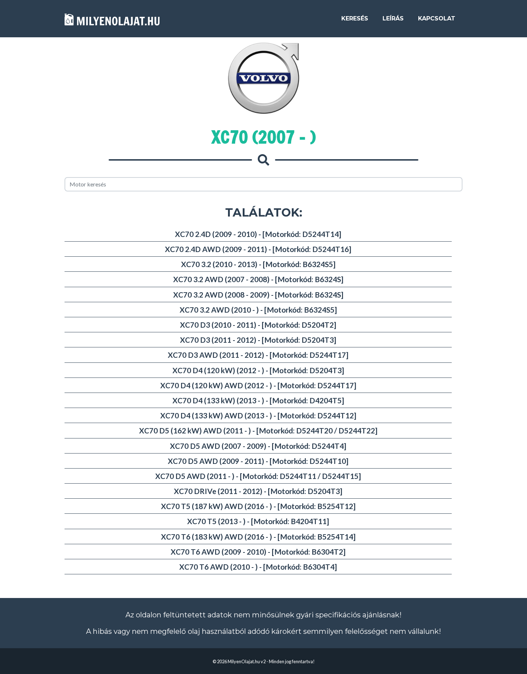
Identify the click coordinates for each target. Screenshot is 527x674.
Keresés (354, 18)
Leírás (393, 18)
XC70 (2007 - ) (264, 137)
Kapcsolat (436, 18)
